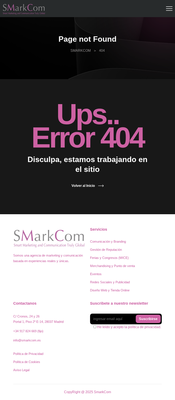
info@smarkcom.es (27, 340)
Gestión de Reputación (106, 249)
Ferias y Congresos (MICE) (109, 258)
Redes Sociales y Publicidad (110, 282)
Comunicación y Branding (108, 241)
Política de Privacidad (28, 354)
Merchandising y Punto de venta (112, 266)
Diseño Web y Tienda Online (110, 290)
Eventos (96, 274)
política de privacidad (144, 327)
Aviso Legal (21, 370)
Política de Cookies (26, 362)
